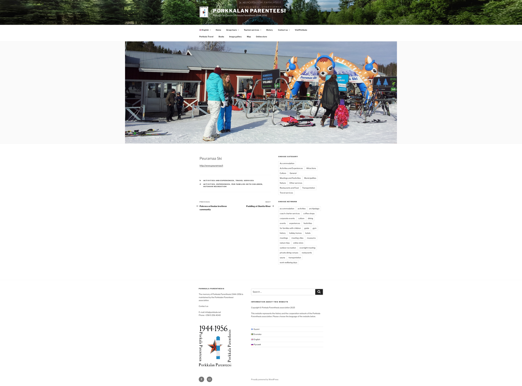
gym (314, 228)
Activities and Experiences (218, 180)
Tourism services (251, 30)
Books (221, 36)
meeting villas (297, 238)
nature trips (285, 243)
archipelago (314, 208)
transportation (295, 257)
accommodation (287, 208)
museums (311, 238)
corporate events (287, 218)
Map (249, 36)
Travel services (245, 180)
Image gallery (235, 36)
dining (310, 218)
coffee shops (309, 213)
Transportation (308, 188)
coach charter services (290, 213)
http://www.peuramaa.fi (211, 165)
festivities (308, 223)
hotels (307, 233)
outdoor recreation (215, 186)
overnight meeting (307, 248)
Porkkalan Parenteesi (249, 11)
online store (298, 243)
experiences (223, 184)
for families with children (247, 184)
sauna (282, 257)
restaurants (307, 252)
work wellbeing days (288, 262)
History (269, 30)
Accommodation (287, 163)
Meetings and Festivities (290, 178)
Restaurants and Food (289, 188)
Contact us (283, 30)
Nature (283, 183)
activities (209, 184)
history (283, 233)
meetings (284, 238)
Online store (261, 36)
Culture (283, 173)
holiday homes (295, 233)
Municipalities (310, 178)
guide (306, 228)
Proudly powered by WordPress (264, 379)
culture (301, 218)
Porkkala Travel (206, 36)
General (293, 173)
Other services (295, 183)
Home (218, 30)
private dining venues (289, 252)
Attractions (311, 168)
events (283, 223)
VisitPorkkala (301, 30)
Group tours (231, 30)
